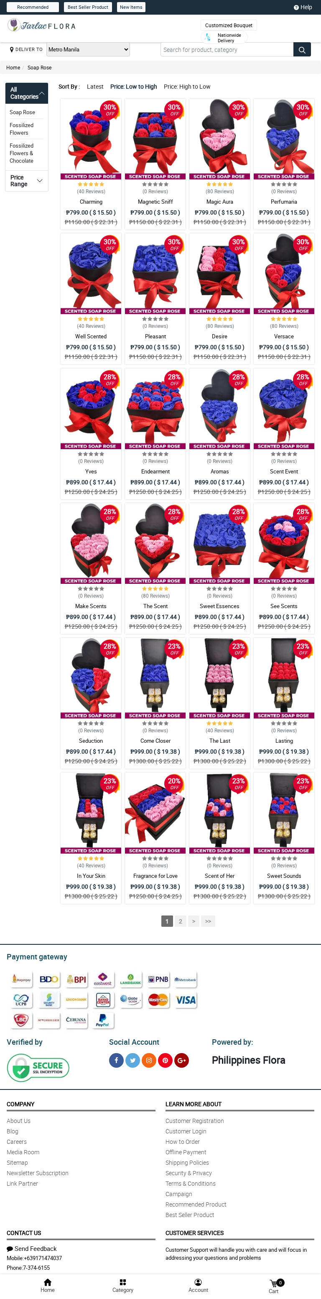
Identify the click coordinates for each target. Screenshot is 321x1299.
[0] (273, 1283)
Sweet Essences (219, 606)
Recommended (32, 7)
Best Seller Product (88, 7)
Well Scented (91, 336)
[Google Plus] (181, 1060)
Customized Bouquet (228, 25)
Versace (284, 336)
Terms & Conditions (191, 1183)
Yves (91, 471)
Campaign (179, 1194)
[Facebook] (116, 1060)
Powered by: (232, 1042)
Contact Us (24, 1233)
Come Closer (155, 740)
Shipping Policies (187, 1162)
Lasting (284, 740)
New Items (131, 7)
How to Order (183, 1142)
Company (20, 1104)
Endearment (155, 471)
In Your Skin (91, 876)
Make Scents (91, 606)
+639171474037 (43, 1258)
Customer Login (186, 1131)
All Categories (24, 92)
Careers (17, 1142)
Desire (219, 336)
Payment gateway (37, 956)
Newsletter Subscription (38, 1173)
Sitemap (17, 1162)
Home (13, 67)
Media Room (23, 1152)
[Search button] (302, 49)
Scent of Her (219, 876)
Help (306, 7)
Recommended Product (196, 1204)
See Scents (284, 606)
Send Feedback (36, 1248)
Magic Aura (219, 201)
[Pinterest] (165, 1060)
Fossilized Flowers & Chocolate (21, 153)
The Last (219, 740)
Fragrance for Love (155, 876)
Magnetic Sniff (155, 201)
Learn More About (194, 1104)
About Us (19, 1121)
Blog (12, 1131)
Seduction (91, 740)
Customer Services (195, 1233)
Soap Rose (39, 67)
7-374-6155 (36, 1267)
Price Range (18, 180)
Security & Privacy (189, 1173)
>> (208, 921)
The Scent (155, 606)
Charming (91, 201)
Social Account (134, 1042)
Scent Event (284, 471)
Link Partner (22, 1183)
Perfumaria (284, 201)
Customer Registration (195, 1121)
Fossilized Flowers (21, 128)
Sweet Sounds (284, 876)
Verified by (25, 1042)
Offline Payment (186, 1152)
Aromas (220, 471)
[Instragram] (149, 1060)
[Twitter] (132, 1060)
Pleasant (155, 336)
